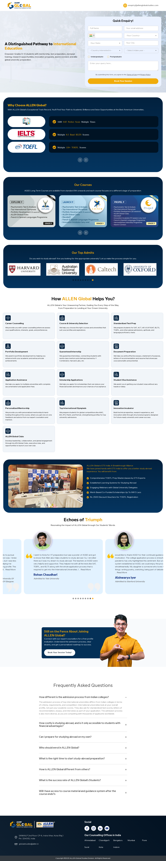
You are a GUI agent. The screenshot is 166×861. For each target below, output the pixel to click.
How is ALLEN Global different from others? (64, 769)
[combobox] (105, 50)
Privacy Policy (145, 74)
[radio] (89, 57)
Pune (144, 840)
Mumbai (131, 840)
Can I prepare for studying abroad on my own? (65, 737)
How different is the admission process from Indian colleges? (74, 697)
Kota (101, 847)
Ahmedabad (90, 840)
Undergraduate (97, 57)
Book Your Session (123, 81)
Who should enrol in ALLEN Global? (59, 748)
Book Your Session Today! (60, 652)
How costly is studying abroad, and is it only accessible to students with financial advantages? (79, 724)
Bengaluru (117, 840)
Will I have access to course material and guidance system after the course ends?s (77, 792)
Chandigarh (104, 840)
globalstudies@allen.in (29, 844)
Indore (116, 847)
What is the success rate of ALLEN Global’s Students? (70, 780)
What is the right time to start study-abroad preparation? (72, 759)
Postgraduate (116, 57)
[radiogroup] (123, 57)
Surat (86, 847)
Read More (65, 570)
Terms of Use (132, 74)
